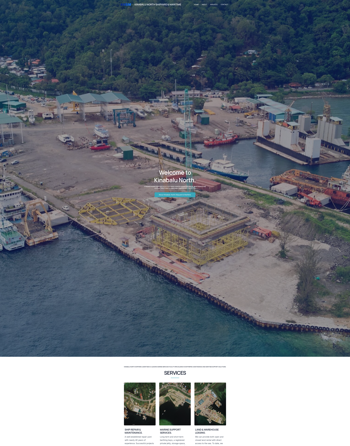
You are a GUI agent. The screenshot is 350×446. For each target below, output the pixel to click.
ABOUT (204, 4)
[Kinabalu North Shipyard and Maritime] (125, 4)
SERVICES (214, 4)
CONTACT (224, 4)
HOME (196, 4)
